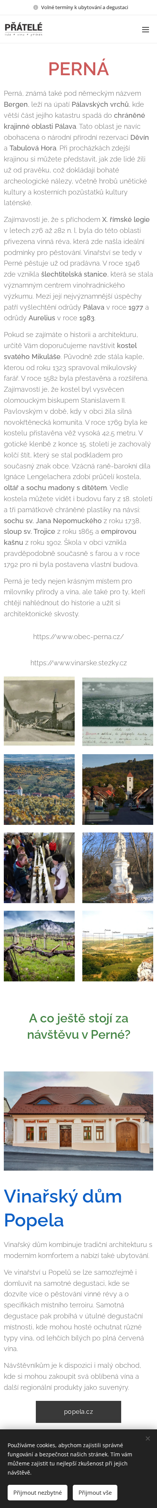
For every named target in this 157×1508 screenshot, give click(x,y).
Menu (145, 29)
